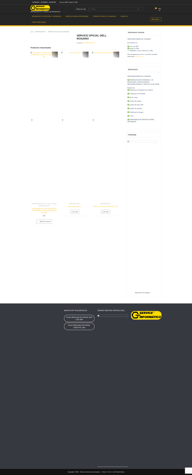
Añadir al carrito (45, 221)
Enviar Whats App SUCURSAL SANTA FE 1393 (79, 326)
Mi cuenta (155, 19)
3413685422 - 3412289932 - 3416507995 (44, 2)
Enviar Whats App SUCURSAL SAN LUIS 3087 (79, 318)
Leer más (75, 211)
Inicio (32, 32)
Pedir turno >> (139, 56)
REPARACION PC (40, 32)
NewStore (110, 472)
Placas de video (51, 203)
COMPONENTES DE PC (39, 203)
